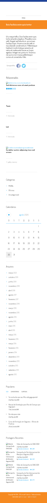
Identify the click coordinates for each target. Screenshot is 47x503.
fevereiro (13, 299)
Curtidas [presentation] (24, 391)
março (13, 273)
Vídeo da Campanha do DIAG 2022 (28, 444)
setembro (14, 370)
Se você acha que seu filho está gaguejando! (23, 397)
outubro (13, 277)
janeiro (13, 352)
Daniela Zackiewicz (23, 449)
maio (12, 326)
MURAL (11, 186)
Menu (23, 18)
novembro (14, 286)
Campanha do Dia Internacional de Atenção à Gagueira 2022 (28, 453)
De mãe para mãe (14, 414)
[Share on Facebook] (18, 66)
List (7, 127)
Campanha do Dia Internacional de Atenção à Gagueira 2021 (28, 474)
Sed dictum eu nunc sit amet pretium (20, 85)
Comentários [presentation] (15, 391)
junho (12, 281)
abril (12, 290)
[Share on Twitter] (24, 66)
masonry (14, 162)
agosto (24, 214)
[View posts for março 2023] (9, 214)
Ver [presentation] (7, 392)
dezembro (14, 357)
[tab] (7, 392)
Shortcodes (11, 116)
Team (8, 106)
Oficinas (11, 190)
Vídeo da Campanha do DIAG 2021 (28, 465)
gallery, (10, 162)
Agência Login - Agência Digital (27, 497)
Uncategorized (14, 195)
